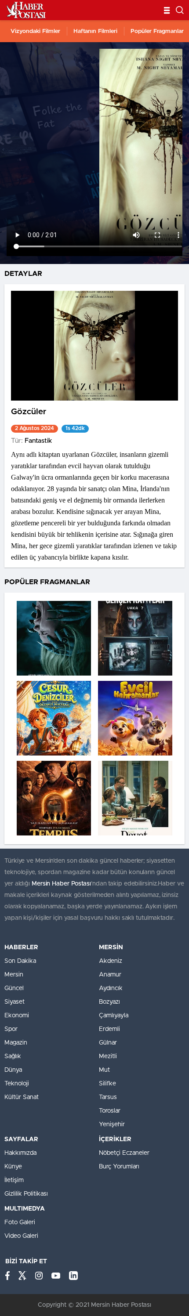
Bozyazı (109, 1002)
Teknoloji (16, 1084)
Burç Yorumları (119, 1167)
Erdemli (109, 1029)
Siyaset (14, 1002)
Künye (13, 1167)
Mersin (13, 975)
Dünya (13, 1070)
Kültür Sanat (21, 1097)
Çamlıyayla (113, 1015)
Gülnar (108, 1043)
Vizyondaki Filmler (35, 31)
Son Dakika (20, 961)
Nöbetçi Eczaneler (124, 1153)
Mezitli (108, 1056)
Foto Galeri (19, 1222)
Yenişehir (112, 1124)
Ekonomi (16, 1015)
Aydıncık (111, 988)
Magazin (15, 1043)
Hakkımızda (20, 1153)
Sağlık (12, 1056)
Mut (104, 1070)
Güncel (14, 988)
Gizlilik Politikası (26, 1194)
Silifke (107, 1084)
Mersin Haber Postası (61, 884)
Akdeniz (110, 961)
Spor (11, 1029)
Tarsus (108, 1097)
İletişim (14, 1180)
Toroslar (109, 1111)
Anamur (110, 975)
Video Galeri (21, 1236)
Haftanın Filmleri (95, 31)
